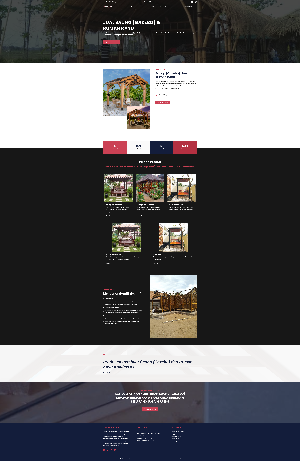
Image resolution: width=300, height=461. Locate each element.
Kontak (167, 6)
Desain (146, 6)
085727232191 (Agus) (146, 438)
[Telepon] (196, 2)
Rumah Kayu (157, 254)
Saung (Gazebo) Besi (176, 205)
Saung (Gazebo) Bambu (146, 205)
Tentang (160, 6)
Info (153, 6)
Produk (139, 6)
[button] (111, 42)
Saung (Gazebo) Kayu (114, 205)
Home (132, 6)
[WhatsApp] (192, 2)
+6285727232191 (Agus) (150, 440)
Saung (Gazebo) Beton (114, 254)
